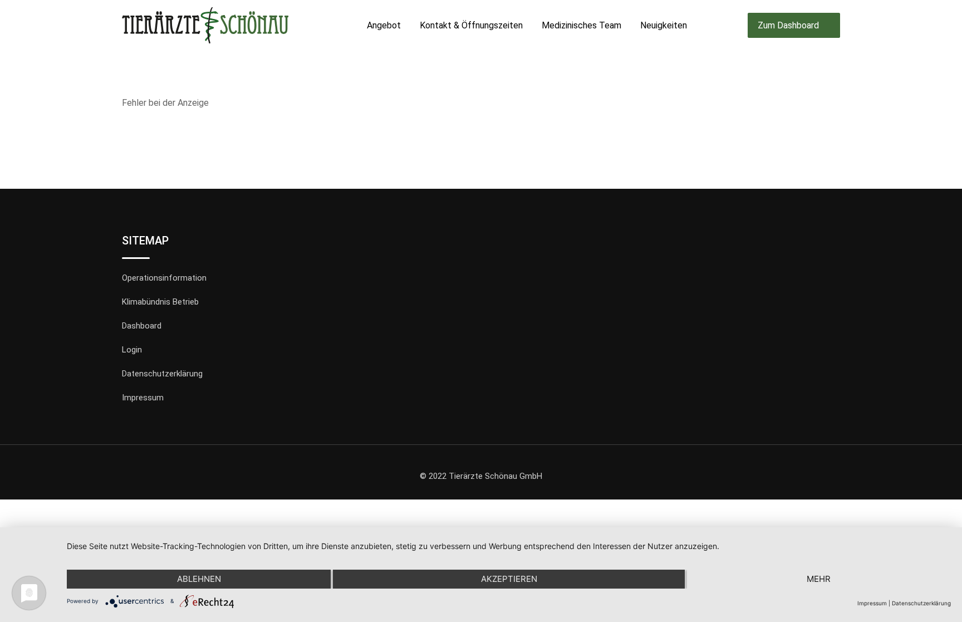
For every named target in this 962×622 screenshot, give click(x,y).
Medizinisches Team (581, 25)
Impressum (143, 398)
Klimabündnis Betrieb (160, 302)
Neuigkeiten (663, 25)
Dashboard (141, 326)
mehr (819, 579)
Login (132, 350)
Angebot (384, 25)
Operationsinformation (164, 278)
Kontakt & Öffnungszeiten (471, 25)
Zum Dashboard (788, 25)
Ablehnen (199, 579)
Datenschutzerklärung (162, 374)
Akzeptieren (509, 579)
